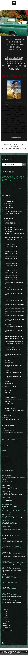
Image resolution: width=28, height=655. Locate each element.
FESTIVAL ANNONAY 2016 (11, 261)
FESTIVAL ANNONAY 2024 (11, 277)
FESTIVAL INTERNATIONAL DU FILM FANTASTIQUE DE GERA (14, 346)
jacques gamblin (18, 149)
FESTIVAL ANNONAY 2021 (11, 272)
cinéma (11, 149)
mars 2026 (5, 619)
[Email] (14, 3)
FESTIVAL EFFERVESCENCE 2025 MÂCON (14, 338)
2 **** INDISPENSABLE (9, 203)
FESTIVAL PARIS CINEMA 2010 (12, 358)
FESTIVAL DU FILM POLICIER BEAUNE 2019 (13, 301)
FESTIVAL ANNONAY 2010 (11, 246)
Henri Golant (5, 458)
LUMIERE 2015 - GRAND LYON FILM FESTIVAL (13, 366)
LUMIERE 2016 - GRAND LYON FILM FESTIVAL (13, 369)
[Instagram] (14, 188)
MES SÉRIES (6, 417)
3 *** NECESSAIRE (14, 144)
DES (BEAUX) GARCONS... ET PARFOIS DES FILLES (14, 400)
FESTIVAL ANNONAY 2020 (11, 270)
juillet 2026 (5, 611)
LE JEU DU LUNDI (9, 403)
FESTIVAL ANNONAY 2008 (11, 242)
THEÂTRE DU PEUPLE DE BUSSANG (12, 419)
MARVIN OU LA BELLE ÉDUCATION (17, 562)
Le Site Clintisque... (6, 428)
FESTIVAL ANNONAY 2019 (11, 268)
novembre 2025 (6, 627)
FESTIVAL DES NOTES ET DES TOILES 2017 (14, 283)
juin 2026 (5, 613)
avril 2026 (5, 617)
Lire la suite (16, 138)
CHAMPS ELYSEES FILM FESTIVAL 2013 (14, 237)
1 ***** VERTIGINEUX (9, 201)
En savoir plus (20, 653)
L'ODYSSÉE (5, 499)
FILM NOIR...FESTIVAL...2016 (11, 362)
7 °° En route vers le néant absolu (11, 213)
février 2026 (6, 621)
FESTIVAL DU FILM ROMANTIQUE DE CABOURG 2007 (14, 320)
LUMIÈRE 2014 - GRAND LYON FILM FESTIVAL (13, 380)
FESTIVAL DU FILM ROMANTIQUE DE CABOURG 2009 (14, 323)
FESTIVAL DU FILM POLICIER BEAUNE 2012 (13, 290)
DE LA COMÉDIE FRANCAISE (9, 516)
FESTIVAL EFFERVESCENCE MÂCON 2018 (14, 341)
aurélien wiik (15, 150)
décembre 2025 (6, 625)
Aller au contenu (5, 1)
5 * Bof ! (5, 209)
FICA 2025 (7, 360)
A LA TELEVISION (9, 388)
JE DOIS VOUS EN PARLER (10, 386)
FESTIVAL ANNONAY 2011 (11, 249)
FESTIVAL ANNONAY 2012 (11, 251)
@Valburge (4, 562)
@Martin (4, 568)
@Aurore (4, 576)
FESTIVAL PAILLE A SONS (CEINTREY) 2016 (13, 355)
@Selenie (4, 588)
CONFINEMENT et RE (8, 217)
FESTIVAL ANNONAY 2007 (11, 239)
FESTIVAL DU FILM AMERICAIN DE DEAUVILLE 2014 (14, 286)
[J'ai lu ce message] (26, 651)
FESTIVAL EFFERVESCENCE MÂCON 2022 (14, 343)
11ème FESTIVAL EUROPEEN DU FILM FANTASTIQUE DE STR (13, 226)
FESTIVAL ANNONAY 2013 (11, 253)
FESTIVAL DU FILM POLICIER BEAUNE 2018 (13, 297)
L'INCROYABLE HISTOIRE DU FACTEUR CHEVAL (14, 66)
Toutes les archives (7, 630)
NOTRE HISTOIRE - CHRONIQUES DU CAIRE (13, 510)
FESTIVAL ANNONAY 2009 (11, 244)
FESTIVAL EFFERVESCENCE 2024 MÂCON (14, 336)
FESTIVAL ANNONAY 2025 (11, 279)
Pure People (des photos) (8, 430)
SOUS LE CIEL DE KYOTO (8, 504)
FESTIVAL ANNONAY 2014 (11, 256)
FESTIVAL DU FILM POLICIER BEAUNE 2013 (13, 294)
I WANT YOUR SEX (7, 487)
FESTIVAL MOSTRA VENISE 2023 (12, 352)
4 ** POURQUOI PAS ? (9, 207)
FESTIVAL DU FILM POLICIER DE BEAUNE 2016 (14, 312)
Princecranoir (5, 540)
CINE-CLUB (7, 392)
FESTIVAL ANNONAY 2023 (11, 275)
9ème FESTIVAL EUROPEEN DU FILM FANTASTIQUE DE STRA (14, 234)
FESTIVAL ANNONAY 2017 (11, 263)
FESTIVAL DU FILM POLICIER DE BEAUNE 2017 (14, 316)
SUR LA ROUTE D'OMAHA (9, 522)
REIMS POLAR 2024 (9, 383)
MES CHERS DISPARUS (10, 408)
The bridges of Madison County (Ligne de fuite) (13, 432)
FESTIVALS (6, 220)
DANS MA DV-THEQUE (10, 397)
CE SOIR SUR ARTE (7, 475)
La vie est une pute (8, 415)
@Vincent (4, 553)
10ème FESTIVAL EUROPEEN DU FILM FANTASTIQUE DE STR (13, 223)
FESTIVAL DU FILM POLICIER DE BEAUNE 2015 (14, 309)
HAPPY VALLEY (6, 528)
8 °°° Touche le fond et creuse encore (12, 215)
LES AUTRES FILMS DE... (10, 405)
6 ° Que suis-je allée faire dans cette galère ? (14, 211)
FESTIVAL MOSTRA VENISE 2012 (12, 349)
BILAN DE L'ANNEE (9, 390)
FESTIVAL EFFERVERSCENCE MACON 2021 (13, 327)
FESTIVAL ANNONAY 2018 (11, 265)
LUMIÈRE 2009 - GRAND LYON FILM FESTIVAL (13, 373)
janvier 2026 (6, 623)
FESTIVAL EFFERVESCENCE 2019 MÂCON (14, 334)
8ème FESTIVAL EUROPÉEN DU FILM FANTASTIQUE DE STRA (14, 230)
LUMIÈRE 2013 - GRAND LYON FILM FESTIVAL (13, 377)
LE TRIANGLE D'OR (7, 481)
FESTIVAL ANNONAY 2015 (11, 258)
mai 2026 (5, 615)
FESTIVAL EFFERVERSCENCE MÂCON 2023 (13, 331)
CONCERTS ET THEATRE (10, 395)
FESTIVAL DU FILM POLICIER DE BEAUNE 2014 (14, 305)
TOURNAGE (8, 413)
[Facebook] (8, 188)
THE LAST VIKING (7, 493)
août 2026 (5, 609)
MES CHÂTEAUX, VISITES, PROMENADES (14, 410)
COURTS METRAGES (8, 218)
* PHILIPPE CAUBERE (8, 200)
